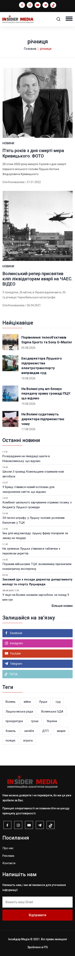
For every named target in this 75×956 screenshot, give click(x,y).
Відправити (37, 915)
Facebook (15, 633)
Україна (52, 721)
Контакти (8, 863)
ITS (46, 947)
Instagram (16, 643)
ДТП (45, 731)
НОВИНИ (8, 143)
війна (27, 701)
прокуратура (14, 721)
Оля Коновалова (13, 182)
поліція (10, 740)
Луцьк (43, 701)
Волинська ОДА (52, 711)
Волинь (11, 701)
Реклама (8, 856)
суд (58, 701)
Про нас (8, 848)
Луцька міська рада (19, 711)
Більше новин (62, 606)
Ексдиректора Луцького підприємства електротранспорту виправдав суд (41, 365)
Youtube (15, 653)
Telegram (15, 663)
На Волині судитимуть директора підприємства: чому (43, 419)
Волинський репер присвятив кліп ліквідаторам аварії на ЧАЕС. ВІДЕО (37, 279)
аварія (61, 731)
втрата (28, 740)
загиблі (29, 731)
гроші (34, 721)
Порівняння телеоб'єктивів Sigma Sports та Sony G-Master (46, 339)
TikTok (13, 674)
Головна (30, 49)
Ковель (11, 731)
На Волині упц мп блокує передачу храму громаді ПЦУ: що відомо (46, 393)
